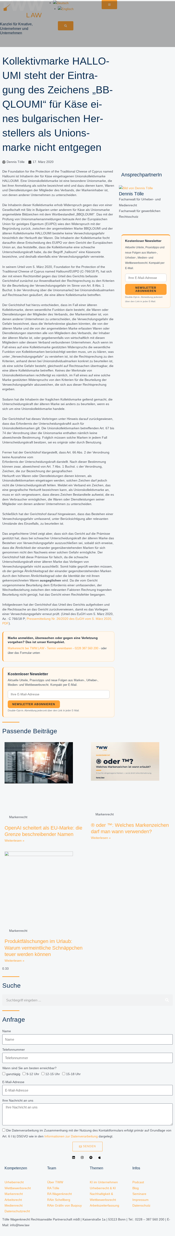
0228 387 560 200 (86, 648)
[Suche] (167, 1000)
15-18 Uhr (73, 1074)
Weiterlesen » (14, 840)
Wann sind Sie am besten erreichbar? (29, 1068)
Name (6, 1031)
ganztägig (13, 1074)
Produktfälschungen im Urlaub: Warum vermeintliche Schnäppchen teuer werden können (43, 947)
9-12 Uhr (32, 1074)
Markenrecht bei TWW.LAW (26, 648)
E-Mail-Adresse (13, 1082)
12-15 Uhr (52, 1074)
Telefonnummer (13, 1049)
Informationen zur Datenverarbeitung (71, 1136)
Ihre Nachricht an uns (17, 1100)
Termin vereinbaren (59, 648)
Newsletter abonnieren (33, 704)
